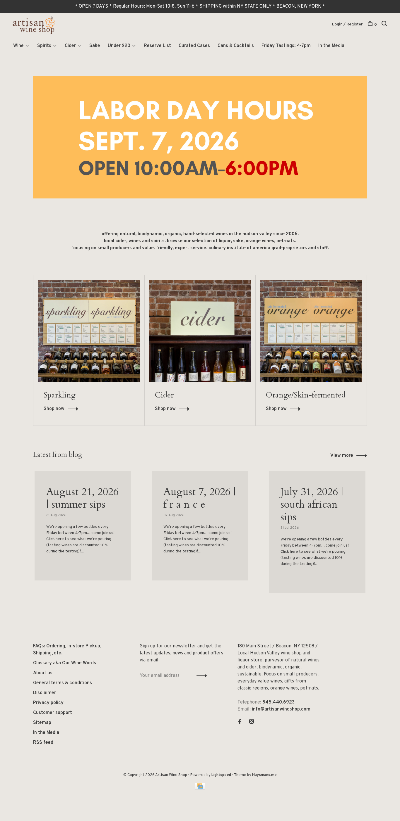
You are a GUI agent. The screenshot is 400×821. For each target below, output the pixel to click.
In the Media (331, 46)
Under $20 (119, 46)
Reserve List (157, 46)
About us (42, 673)
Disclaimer (44, 693)
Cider (70, 46)
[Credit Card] (200, 788)
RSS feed (43, 743)
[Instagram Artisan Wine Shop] (251, 722)
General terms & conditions (62, 683)
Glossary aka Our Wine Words (64, 663)
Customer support (52, 713)
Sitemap (42, 723)
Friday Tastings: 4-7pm (286, 46)
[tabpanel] (82, 533)
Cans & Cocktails (236, 46)
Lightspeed (221, 775)
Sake (94, 46)
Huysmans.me (264, 775)
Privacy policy (48, 703)
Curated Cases (194, 46)
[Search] (385, 24)
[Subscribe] (200, 675)
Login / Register (347, 24)
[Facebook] (239, 722)
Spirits (44, 46)
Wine (18, 46)
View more (341, 456)
